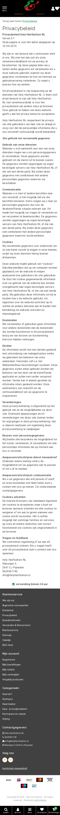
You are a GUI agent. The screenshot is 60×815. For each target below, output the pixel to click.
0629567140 (10, 737)
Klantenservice (10, 630)
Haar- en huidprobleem (14, 709)
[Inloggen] (53, 8)
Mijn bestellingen (11, 664)
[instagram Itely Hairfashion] (10, 760)
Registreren (8, 659)
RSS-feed (7, 645)
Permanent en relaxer (14, 714)
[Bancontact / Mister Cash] (35, 787)
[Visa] (50, 781)
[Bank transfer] (10, 781)
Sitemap (7, 635)
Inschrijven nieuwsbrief (14, 768)
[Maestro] (25, 787)
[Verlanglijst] (57, 8)
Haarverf (7, 694)
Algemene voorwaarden (15, 605)
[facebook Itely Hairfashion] (4, 760)
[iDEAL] (20, 781)
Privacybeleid (30, 21)
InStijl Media (40, 800)
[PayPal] (30, 781)
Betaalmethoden (11, 620)
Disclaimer (8, 610)
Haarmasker (9, 704)
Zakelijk (6, 640)
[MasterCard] (41, 781)
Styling (6, 719)
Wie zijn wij (8, 600)
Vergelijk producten (12, 679)
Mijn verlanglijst (10, 674)
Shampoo (7, 699)
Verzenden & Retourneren (16, 625)
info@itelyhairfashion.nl (17, 741)
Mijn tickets (8, 669)
